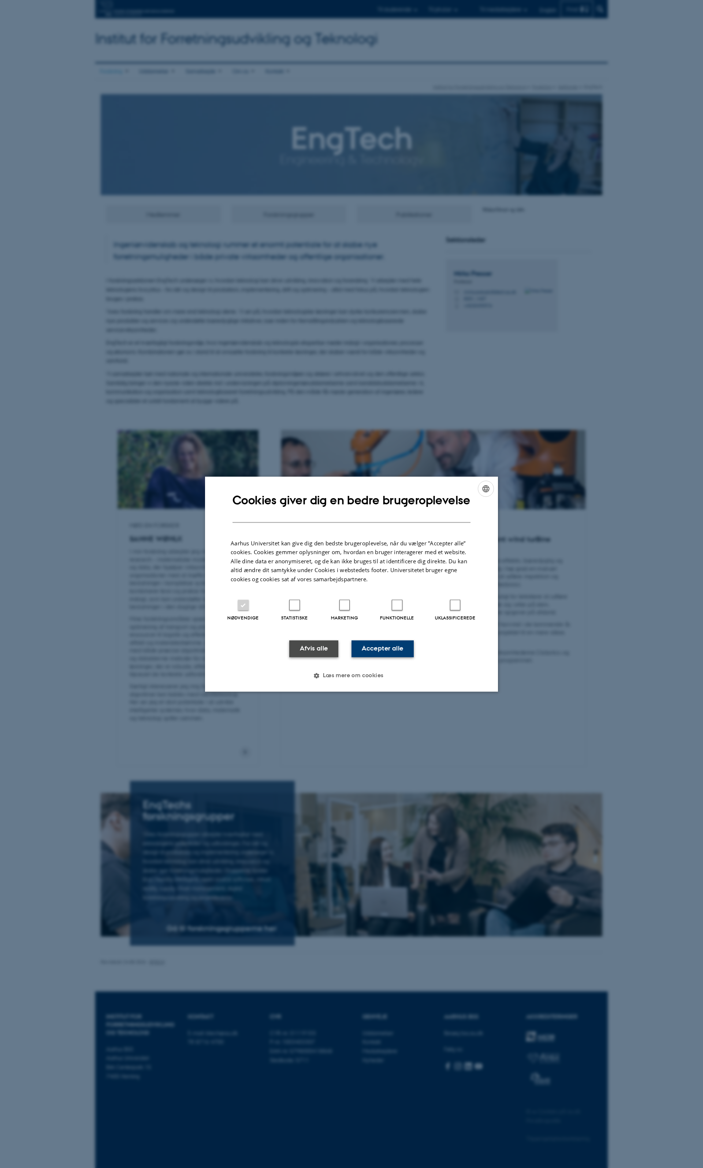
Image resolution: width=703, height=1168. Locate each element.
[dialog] (351, 584)
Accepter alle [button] (382, 649)
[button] (351, 675)
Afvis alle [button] (314, 649)
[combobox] (486, 488)
